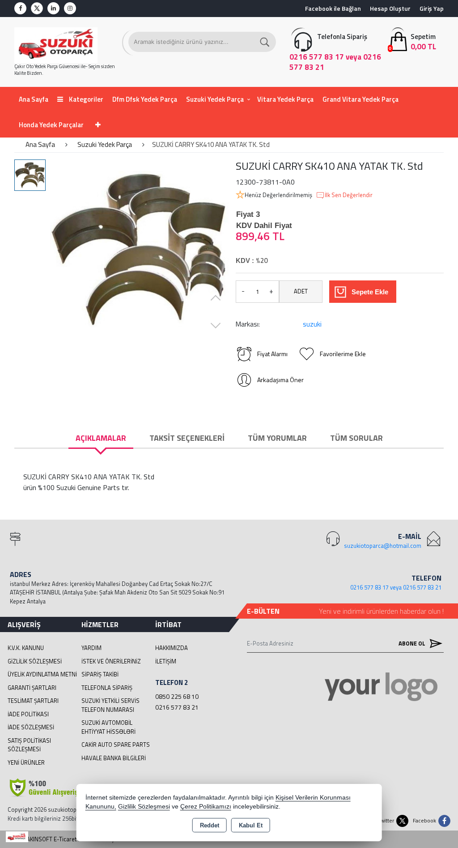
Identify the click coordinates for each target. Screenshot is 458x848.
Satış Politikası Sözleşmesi (29, 745)
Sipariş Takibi (100, 674)
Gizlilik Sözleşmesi (35, 661)
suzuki (312, 324)
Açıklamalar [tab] (101, 438)
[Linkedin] (53, 8)
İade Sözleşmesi (31, 727)
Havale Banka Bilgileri (113, 757)
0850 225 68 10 (177, 696)
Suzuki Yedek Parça (215, 99)
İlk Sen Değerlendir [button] (349, 195)
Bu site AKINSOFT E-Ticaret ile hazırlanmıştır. (64, 839)
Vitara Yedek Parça (285, 99)
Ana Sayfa (33, 99)
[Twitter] (37, 8)
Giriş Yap (432, 8)
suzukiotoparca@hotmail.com (382, 545)
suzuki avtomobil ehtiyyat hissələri (108, 727)
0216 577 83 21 (177, 707)
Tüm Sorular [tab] (356, 438)
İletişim (165, 661)
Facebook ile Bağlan (333, 8)
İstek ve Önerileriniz (111, 661)
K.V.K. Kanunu (26, 647)
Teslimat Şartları (33, 700)
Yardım (91, 647)
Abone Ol (413, 643)
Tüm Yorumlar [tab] (277, 438)
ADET (301, 291)
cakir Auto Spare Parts (115, 744)
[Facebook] (20, 8)
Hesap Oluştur (390, 8)
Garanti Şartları (32, 687)
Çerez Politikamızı (205, 806)
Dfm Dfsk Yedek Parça (144, 99)
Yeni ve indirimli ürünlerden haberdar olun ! (381, 611)
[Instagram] (70, 8)
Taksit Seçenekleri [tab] (187, 438)
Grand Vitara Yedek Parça (360, 99)
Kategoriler (85, 99)
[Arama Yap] (265, 42)
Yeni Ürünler (26, 762)
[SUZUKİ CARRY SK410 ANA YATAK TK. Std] (139, 249)
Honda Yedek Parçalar (51, 125)
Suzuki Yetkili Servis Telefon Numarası (110, 705)
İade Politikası (28, 714)
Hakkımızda (171, 647)
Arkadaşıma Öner (280, 379)
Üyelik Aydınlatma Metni (42, 674)
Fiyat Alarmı (272, 353)
